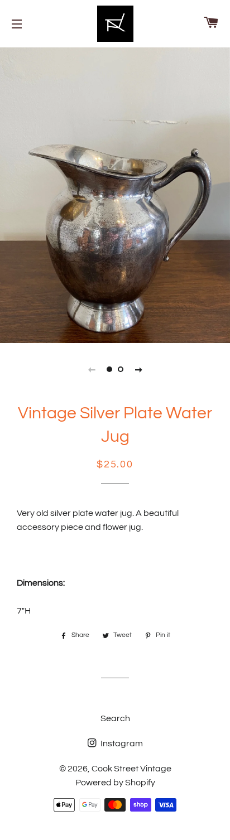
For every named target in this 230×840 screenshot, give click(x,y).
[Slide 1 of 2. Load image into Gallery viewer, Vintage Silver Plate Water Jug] (109, 369)
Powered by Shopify (115, 782)
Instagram (121, 743)
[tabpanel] (115, 194)
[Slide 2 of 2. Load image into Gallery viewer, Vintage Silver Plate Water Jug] (120, 369)
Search (115, 718)
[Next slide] (138, 369)
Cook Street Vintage (131, 768)
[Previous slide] (91, 369)
